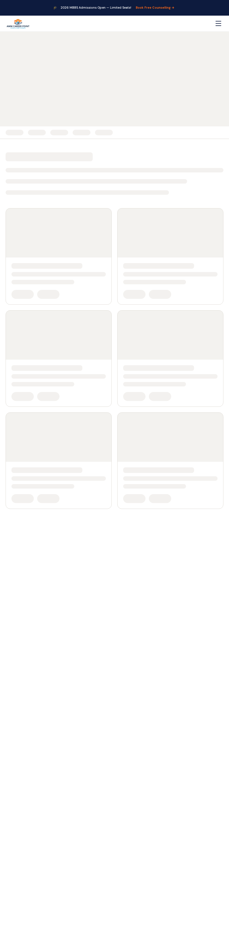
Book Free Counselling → (155, 7)
